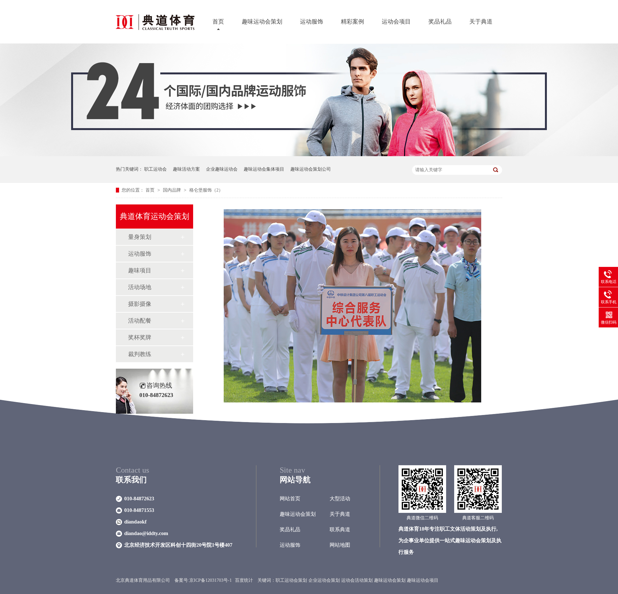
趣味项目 (139, 270)
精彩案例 (352, 21)
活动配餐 (139, 320)
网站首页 (290, 498)
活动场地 (139, 287)
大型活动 (340, 498)
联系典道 (340, 529)
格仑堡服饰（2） (206, 190)
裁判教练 (139, 354)
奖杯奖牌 (139, 337)
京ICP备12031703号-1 (210, 580)
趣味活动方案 (186, 169)
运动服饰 (311, 21)
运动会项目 (396, 21)
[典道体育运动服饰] (309, 154)
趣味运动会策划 (262, 21)
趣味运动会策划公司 (310, 169)
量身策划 (139, 237)
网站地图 (340, 545)
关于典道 (480, 21)
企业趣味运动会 (222, 169)
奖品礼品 (440, 21)
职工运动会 (155, 169)
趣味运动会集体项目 (264, 169)
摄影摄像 (139, 304)
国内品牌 (172, 190)
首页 (218, 21)
